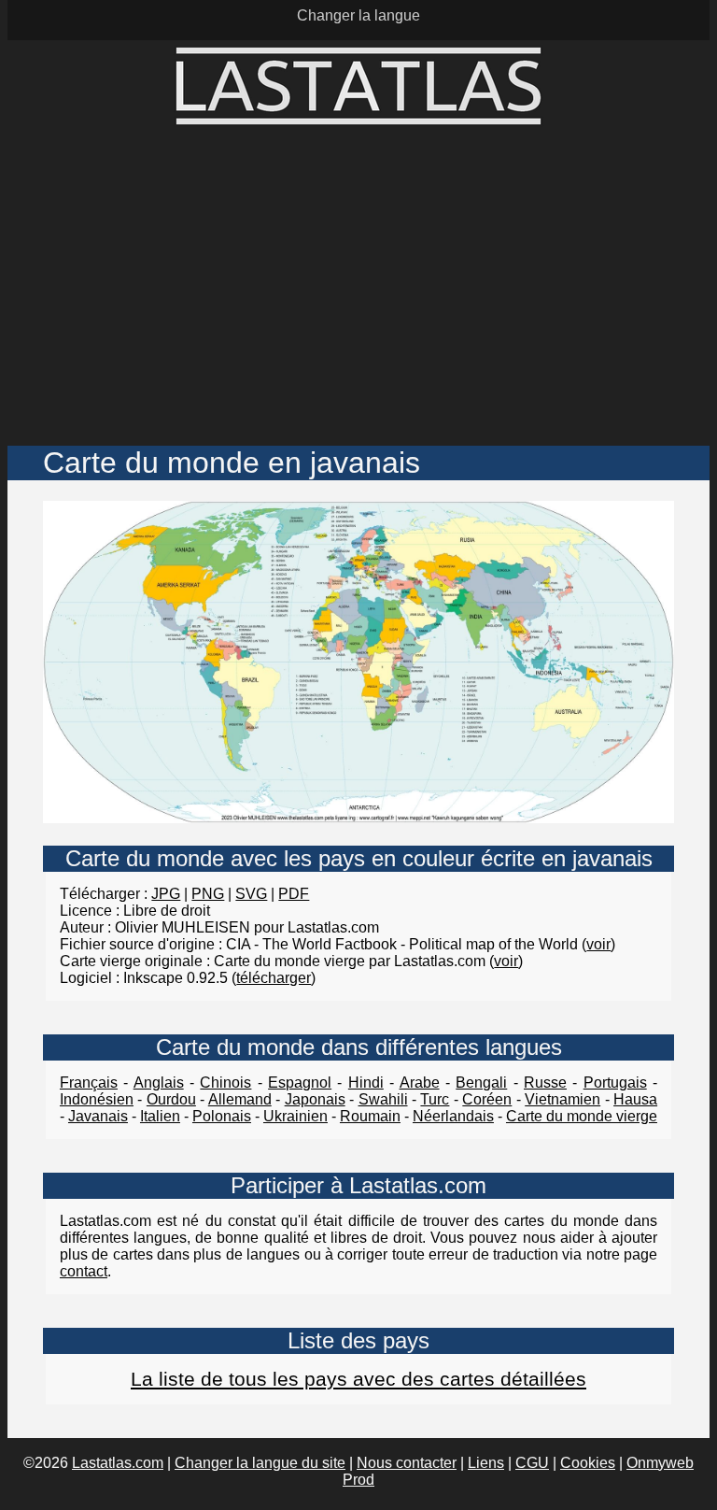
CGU (532, 1463)
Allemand (240, 1099)
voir (598, 944)
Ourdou (171, 1099)
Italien (160, 1116)
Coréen (487, 1099)
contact (83, 1271)
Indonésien (97, 1099)
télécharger (273, 978)
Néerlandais (453, 1116)
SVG (251, 894)
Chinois (225, 1082)
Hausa (635, 1099)
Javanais (98, 1116)
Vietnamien (562, 1099)
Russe (545, 1082)
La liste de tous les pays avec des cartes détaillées (358, 1378)
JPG (165, 894)
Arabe (420, 1082)
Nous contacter (407, 1463)
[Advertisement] (358, 287)
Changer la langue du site (260, 1463)
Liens (486, 1463)
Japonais (315, 1099)
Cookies (587, 1463)
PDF (293, 894)
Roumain (370, 1116)
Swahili (383, 1099)
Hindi (366, 1082)
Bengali (481, 1082)
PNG (207, 894)
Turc (434, 1099)
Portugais (615, 1082)
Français (89, 1082)
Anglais (159, 1082)
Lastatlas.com (117, 1463)
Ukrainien (295, 1116)
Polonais (221, 1116)
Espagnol (299, 1082)
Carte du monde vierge (581, 1116)
